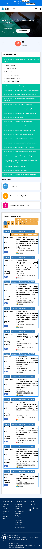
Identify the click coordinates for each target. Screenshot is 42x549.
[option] (21, 2)
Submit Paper (10, 65)
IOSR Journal (7, 14)
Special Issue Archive (13, 78)
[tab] (21, 352)
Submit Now (25, 1)
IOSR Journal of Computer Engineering (16, 86)
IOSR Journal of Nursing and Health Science (18, 134)
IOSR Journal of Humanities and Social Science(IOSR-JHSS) (21, 60)
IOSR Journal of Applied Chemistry (15, 170)
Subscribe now (30, 3)
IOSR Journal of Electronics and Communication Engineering (19, 99)
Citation (7, 231)
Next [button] (36, 44)
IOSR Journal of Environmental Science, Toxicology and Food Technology (20, 161)
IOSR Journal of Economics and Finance (17, 126)
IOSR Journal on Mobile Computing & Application (20, 109)
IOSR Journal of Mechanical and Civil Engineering (20, 94)
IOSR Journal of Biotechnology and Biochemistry (20, 174)
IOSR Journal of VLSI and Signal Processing (18, 104)
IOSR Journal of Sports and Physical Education (19, 147)
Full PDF (31, 231)
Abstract (14, 231)
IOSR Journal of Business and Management (18, 121)
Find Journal (8, 28)
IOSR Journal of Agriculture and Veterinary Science (20, 143)
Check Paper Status (12, 81)
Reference (22, 231)
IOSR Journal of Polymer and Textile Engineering (20, 151)
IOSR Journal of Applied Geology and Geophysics (20, 156)
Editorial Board (11, 68)
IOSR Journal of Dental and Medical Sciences (19, 139)
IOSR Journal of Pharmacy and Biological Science (20, 130)
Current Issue (10, 72)
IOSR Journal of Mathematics (13, 117)
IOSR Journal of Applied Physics (14, 166)
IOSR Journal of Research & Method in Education (20, 113)
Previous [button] (6, 44)
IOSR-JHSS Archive (12, 75)
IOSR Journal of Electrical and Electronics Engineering (21, 90)
